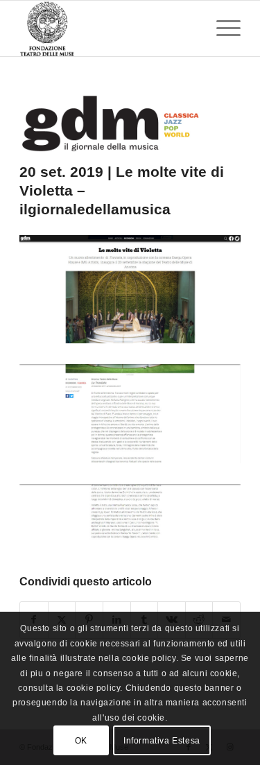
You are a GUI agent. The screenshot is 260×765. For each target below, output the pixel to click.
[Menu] (221, 28)
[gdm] (112, 123)
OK (81, 741)
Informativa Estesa (161, 741)
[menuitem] (221, 28)
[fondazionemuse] (107, 28)
